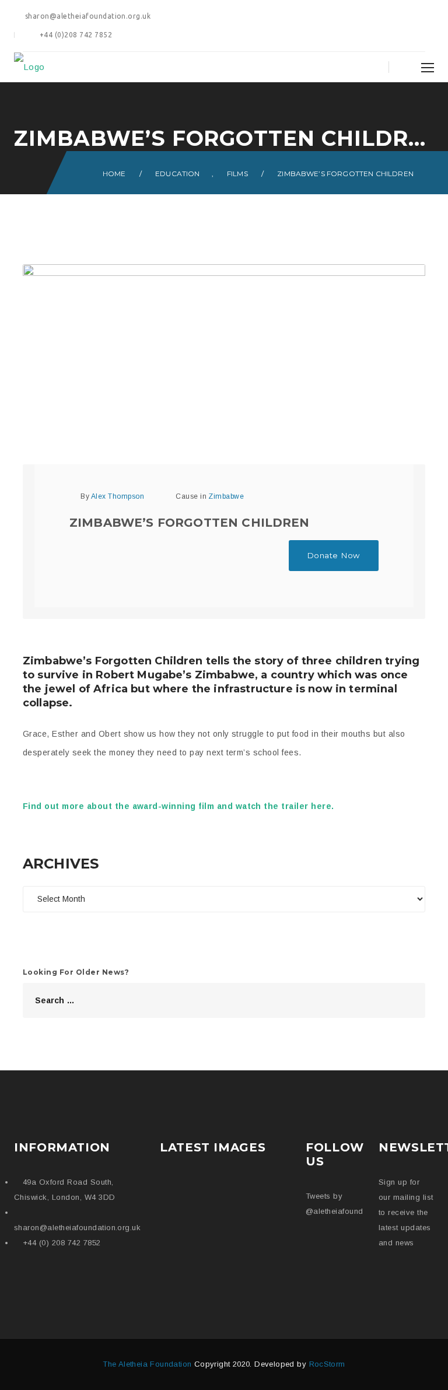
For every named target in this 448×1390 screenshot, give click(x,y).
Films (237, 173)
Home (114, 173)
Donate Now (333, 555)
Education (177, 173)
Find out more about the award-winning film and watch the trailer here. (180, 806)
